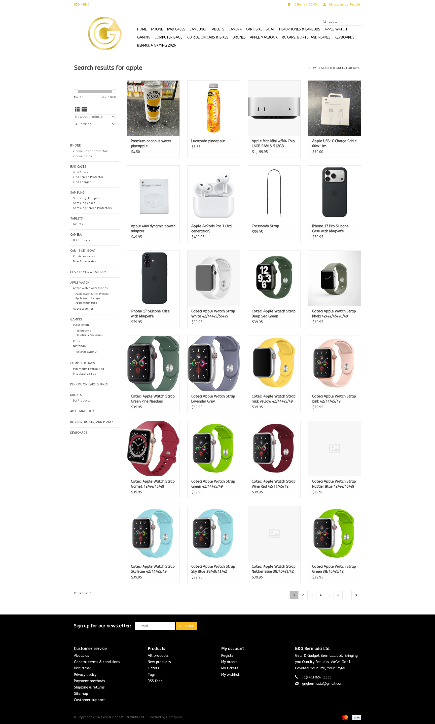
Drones (239, 37)
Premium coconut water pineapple (151, 143)
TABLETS (217, 29)
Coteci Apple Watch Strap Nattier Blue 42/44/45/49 (334, 484)
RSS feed (155, 681)
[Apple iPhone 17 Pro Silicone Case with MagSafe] (334, 193)
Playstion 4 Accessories (89, 335)
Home (142, 29)
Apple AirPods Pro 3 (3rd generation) (211, 228)
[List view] (84, 109)
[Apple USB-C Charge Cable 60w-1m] (334, 108)
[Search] (324, 22)
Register (228, 656)
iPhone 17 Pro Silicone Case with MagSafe (330, 228)
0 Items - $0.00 (305, 4)
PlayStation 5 (83, 330)
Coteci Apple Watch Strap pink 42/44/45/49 (334, 399)
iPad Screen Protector (88, 177)
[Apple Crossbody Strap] (274, 193)
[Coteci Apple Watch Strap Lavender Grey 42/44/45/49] (213, 363)
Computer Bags (169, 37)
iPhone (157, 29)
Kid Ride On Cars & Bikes (207, 37)
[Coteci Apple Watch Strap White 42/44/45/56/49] (213, 278)
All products (158, 656)
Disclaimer (82, 668)
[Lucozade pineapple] (213, 108)
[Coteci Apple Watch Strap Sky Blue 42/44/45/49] (153, 533)
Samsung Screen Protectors (92, 208)
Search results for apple (341, 68)
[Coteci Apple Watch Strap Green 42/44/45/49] (213, 448)
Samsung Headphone (88, 198)
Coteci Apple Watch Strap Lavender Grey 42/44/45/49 (213, 399)
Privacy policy (85, 675)
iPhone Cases (82, 156)
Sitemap (81, 694)
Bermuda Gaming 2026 (156, 45)
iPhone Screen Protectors (90, 151)
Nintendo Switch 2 (86, 351)
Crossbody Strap (265, 226)
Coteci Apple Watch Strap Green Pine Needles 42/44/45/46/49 (153, 399)
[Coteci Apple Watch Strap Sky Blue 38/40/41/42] (213, 533)
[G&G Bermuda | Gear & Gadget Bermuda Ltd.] (105, 33)
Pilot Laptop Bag (84, 373)
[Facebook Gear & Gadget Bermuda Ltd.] (339, 626)
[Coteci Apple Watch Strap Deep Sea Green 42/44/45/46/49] (274, 278)
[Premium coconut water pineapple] (153, 108)
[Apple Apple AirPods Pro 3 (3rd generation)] (213, 193)
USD (77, 4)
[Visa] (355, 717)
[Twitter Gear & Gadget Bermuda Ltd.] (348, 626)
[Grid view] (77, 109)
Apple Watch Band (86, 302)
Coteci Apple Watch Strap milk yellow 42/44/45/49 (274, 399)
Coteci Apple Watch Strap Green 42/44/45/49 (213, 484)
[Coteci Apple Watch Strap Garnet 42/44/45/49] (153, 448)
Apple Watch (335, 29)
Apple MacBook (264, 37)
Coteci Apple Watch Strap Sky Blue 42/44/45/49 (153, 569)
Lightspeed (174, 717)
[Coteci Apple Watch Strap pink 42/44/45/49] (334, 363)
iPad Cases (176, 29)
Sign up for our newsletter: (102, 626)
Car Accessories (84, 256)
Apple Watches (83, 308)
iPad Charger (82, 182)
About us (81, 656)
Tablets (78, 224)
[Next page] (356, 595)
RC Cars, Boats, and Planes (306, 37)
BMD (86, 4)
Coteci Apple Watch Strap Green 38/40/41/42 (334, 569)
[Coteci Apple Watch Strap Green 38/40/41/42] (334, 533)
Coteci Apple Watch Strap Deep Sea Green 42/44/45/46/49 (274, 314)
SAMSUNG (198, 29)
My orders (229, 662)
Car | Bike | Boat (260, 29)
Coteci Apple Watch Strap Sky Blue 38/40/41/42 (213, 569)
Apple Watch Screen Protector (93, 294)
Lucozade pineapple (208, 141)
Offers (153, 668)
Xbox (76, 341)
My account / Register (344, 4)
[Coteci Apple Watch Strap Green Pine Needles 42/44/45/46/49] (153, 363)
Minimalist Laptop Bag (88, 369)
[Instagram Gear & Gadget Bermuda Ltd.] (357, 626)
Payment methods (89, 681)
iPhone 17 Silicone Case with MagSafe (150, 313)
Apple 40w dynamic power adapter (153, 228)
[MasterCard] (344, 717)
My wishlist (230, 675)
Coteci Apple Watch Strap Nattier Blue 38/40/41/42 (274, 569)
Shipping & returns (89, 687)
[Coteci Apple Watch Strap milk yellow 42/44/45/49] (274, 363)
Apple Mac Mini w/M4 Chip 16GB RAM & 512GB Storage (273, 144)
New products (159, 662)
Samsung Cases (84, 203)
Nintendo (79, 346)
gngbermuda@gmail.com (323, 683)
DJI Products (81, 240)
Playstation (81, 325)
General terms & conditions (97, 662)
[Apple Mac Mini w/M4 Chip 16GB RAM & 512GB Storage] (274, 108)
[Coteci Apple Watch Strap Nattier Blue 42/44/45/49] (334, 448)
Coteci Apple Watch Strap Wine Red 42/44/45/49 (274, 484)
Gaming (143, 37)
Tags (152, 675)
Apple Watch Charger (88, 298)
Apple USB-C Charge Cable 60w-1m (334, 143)
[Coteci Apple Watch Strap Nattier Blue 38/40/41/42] (274, 533)
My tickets (229, 668)
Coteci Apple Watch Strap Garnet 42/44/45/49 (153, 484)
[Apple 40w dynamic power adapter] (153, 193)
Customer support (89, 700)
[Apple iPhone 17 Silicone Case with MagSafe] (153, 278)
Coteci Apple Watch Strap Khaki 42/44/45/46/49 (334, 313)
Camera (235, 29)
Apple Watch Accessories (90, 288)
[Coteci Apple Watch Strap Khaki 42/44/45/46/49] (334, 278)
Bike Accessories (84, 261)
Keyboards (344, 37)
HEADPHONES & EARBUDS (299, 29)
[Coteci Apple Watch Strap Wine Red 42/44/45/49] (274, 448)
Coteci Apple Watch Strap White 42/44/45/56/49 (213, 313)
